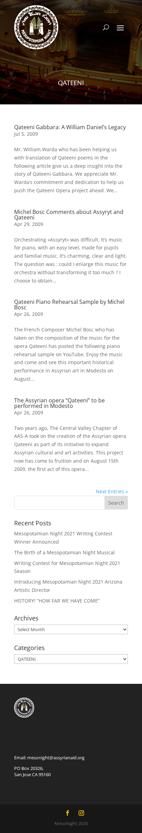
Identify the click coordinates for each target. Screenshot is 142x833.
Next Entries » (112, 491)
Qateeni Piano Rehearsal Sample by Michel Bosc (69, 304)
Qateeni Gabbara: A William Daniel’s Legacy (70, 127)
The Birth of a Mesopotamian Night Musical (64, 552)
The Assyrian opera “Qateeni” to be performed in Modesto (59, 403)
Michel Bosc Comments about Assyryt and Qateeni (68, 214)
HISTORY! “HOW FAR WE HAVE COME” (57, 600)
